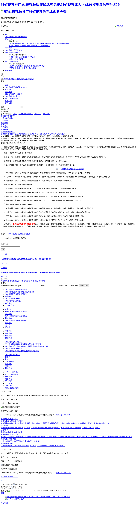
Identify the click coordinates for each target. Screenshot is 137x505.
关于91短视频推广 (12, 61)
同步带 (40, 46)
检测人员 (8, 338)
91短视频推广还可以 (13, 301)
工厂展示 (13, 68)
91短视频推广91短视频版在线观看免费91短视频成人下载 (26, 346)
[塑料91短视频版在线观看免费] (70, 169)
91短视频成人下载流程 (13, 299)
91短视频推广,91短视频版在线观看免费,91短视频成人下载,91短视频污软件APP (60, 4)
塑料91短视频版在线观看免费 (50, 43)
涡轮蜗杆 (41, 281)
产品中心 (8, 39)
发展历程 (34, 66)
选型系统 (8, 103)
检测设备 (8, 336)
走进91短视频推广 (16, 66)
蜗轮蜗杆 (65, 43)
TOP (2, 493)
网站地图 (4, 503)
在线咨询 (66, 497)
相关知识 (46, 114)
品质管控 (8, 48)
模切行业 (20, 59)
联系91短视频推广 (31, 68)
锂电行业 (31, 57)
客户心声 (41, 66)
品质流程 (8, 333)
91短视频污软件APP (12, 52)
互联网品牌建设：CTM (9, 477)
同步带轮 (35, 43)
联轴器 (7, 327)
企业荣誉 (27, 66)
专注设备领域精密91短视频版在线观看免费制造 (23, 344)
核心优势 (8, 296)
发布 (3, 249)
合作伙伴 (8, 303)
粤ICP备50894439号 (63, 415)
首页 (7, 34)
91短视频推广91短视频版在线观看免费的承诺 (22, 351)
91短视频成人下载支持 (13, 50)
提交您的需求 (84, 285)
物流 (17, 57)
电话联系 (20, 499)
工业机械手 (23, 57)
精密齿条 (34, 46)
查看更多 (46, 46)
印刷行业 (13, 59)
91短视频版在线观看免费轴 (19, 46)
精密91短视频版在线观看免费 (20, 43)
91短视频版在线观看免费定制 (16, 37)
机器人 (12, 57)
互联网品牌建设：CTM (9, 419)
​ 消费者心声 (9, 305)
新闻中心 (20, 68)
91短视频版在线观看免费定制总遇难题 (19, 292)
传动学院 (8, 70)
